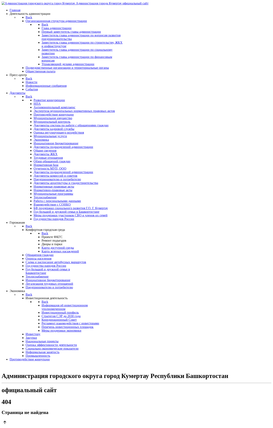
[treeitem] (49, 100)
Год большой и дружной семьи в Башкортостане (66, 211)
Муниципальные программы (53, 193)
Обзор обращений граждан (52, 161)
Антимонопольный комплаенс (54, 107)
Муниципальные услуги (50, 136)
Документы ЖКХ (46, 154)
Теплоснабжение (45, 197)
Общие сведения (45, 150)
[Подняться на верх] (136, 422)
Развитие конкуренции (49, 100)
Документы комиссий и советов (55, 175)
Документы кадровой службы (54, 129)
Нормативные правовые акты (54, 186)
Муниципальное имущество (53, 118)
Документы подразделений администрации (63, 147)
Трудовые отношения (48, 157)
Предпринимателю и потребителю (57, 179)
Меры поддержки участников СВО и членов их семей (71, 215)
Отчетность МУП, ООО (50, 168)
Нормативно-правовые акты (53, 190)
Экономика (41, 139)
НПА (37, 103)
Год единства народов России (54, 219)
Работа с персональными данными (57, 201)
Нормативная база (46, 165)
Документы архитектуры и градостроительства (66, 183)
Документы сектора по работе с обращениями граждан (71, 125)
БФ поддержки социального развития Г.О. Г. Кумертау (71, 208)
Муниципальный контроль (52, 121)
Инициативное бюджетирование (56, 143)
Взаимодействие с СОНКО (52, 204)
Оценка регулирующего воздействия (59, 132)
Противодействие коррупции (54, 114)
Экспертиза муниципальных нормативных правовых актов (74, 111)
